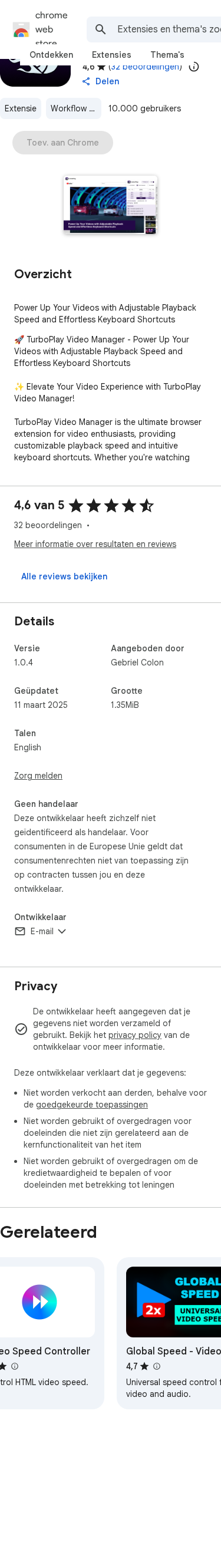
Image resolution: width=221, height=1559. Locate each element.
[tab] (51, 54)
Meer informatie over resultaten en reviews (95, 544)
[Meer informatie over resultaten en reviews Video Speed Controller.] (14, 1366)
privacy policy (134, 1035)
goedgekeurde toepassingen (92, 1104)
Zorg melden (38, 775)
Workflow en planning (76, 108)
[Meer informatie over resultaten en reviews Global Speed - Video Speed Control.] (156, 1366)
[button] (110, 206)
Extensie (21, 108)
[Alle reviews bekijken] (64, 576)
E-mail (42, 931)
